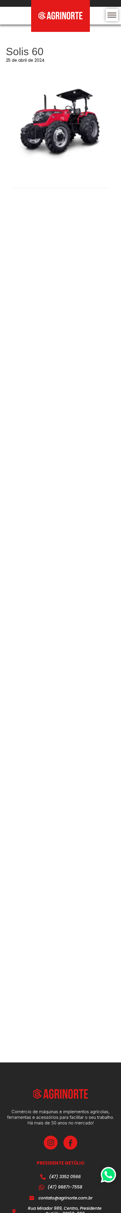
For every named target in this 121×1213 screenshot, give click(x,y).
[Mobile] (112, 15)
